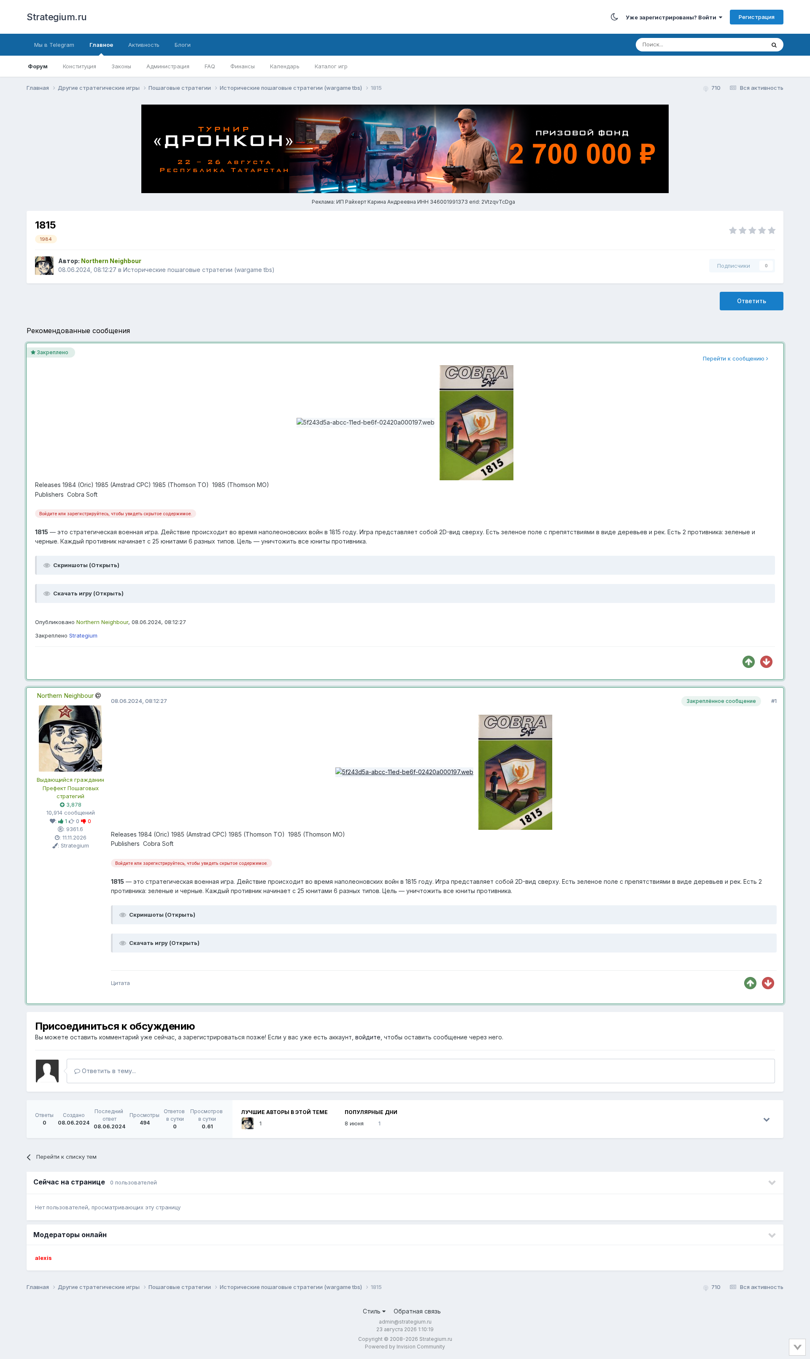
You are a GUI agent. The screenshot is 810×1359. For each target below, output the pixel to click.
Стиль (372, 1311)
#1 (774, 700)
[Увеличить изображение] (404, 771)
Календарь (285, 66)
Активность (143, 44)
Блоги (183, 44)
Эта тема (742, 44)
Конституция (79, 66)
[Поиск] (774, 44)
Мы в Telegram (54, 44)
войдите (368, 1037)
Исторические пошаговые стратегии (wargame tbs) (199, 269)
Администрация (167, 66)
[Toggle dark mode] (614, 17)
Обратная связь (417, 1311)
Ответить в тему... (108, 1070)
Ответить (751, 300)
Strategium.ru (57, 16)
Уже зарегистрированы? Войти (672, 17)
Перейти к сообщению (734, 358)
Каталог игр (331, 66)
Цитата (120, 983)
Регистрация (757, 16)
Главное (101, 44)
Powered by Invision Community (405, 1346)
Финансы (242, 66)
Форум (38, 66)
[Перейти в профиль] (70, 738)
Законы (121, 66)
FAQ (210, 66)
